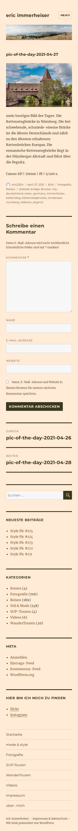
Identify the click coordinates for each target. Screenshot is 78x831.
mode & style (17, 745)
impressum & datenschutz (50, 818)
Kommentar (17, 257)
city (54, 189)
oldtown (26, 202)
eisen (28, 193)
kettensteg (13, 197)
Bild (51, 184)
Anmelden (18, 657)
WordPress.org (22, 675)
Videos (15, 617)
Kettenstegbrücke (34, 197)
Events (15, 588)
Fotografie (64, 184)
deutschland (14, 193)
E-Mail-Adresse (19, 340)
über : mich (15, 806)
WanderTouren (22, 623)
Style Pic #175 (21, 531)
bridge (35, 189)
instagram (18, 715)
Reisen (10, 189)
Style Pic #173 (21, 542)
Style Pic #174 (21, 537)
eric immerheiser (27, 15)
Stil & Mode (19, 606)
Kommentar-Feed (25, 669)
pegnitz (38, 202)
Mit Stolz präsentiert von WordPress (30, 823)
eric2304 (18, 184)
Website (13, 360)
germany (39, 193)
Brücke (46, 189)
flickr (14, 709)
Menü (65, 15)
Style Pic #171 (21, 554)
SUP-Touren (20, 611)
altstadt (24, 189)
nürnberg (12, 202)
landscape (55, 197)
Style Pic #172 (21, 548)
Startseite (14, 734)
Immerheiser (55, 193)
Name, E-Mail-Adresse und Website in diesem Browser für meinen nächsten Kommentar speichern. (34, 387)
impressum (15, 795)
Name (10, 320)
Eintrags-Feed (22, 663)
